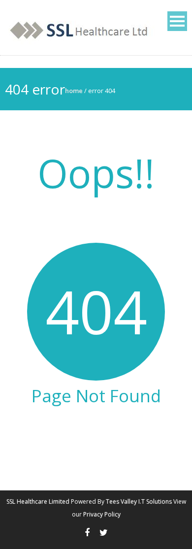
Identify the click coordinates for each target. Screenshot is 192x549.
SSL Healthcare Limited (37, 501)
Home (74, 90)
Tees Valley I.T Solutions (139, 501)
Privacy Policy (102, 514)
